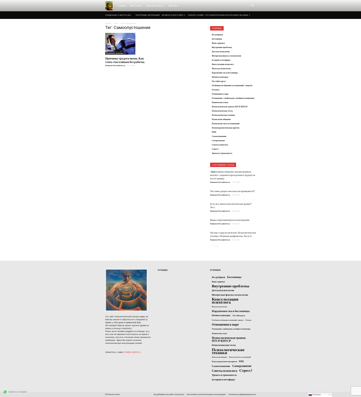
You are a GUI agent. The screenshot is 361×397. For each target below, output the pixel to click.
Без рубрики (217, 34)
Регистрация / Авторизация (148, 15)
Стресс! (215, 149)
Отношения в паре (220, 94)
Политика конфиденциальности (242, 394)
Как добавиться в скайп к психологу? (169, 394)
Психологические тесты (222, 111)
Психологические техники (223, 115)
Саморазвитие (218, 140)
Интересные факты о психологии (226, 55)
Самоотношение (219, 136)
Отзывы (215, 89)
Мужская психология (221, 68)
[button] (252, 5)
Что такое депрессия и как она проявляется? (232, 191)
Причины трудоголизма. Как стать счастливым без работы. (125, 60)
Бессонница (217, 39)
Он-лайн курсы (219, 81)
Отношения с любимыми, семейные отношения (233, 98)
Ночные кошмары (220, 77)
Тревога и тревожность (222, 153)
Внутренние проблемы (114, 53)
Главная (122, 5)
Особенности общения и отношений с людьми (232, 85)
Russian (316, 394)
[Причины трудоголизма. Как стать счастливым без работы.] (128, 44)
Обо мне (173, 5)
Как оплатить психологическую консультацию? (206, 394)
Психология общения (221, 119)
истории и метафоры (221, 60)
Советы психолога (220, 144)
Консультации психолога (223, 64)
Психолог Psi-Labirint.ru (115, 65)
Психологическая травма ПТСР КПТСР (230, 106)
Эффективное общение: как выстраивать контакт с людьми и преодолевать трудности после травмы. (232, 175)
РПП (214, 132)
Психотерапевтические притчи (225, 127)
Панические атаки (220, 102)
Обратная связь (154, 5)
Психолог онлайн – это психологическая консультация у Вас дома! (218, 15)
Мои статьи (136, 5)
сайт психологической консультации (127, 316)
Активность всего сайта (172, 15)
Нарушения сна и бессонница (225, 72)
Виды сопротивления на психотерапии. (230, 219)
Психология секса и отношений (225, 123)
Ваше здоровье (218, 43)
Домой (108, 23)
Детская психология (221, 51)
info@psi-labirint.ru (132, 352)
